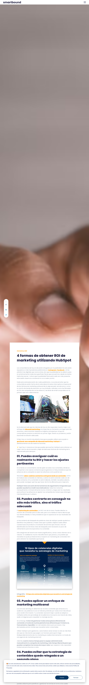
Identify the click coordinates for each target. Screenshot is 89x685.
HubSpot (56, 441)
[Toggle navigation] (84, 2)
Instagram (52, 370)
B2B (25, 351)
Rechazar (75, 677)
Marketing (20, 351)
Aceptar (62, 677)
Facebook (60, 370)
